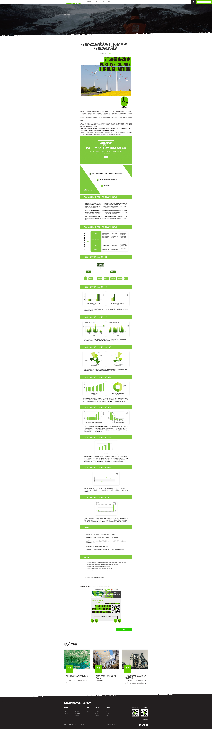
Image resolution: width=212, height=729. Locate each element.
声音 (109, 1)
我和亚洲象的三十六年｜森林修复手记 (77, 676)
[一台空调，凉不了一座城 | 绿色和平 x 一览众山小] (106, 659)
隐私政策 (71, 724)
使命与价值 (66, 713)
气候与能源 (76, 711)
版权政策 (65, 724)
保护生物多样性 (77, 713)
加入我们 (89, 5)
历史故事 (65, 715)
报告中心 (76, 724)
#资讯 (110, 53)
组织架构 (97, 711)
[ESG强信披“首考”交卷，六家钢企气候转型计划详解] (135, 659)
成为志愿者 (97, 715)
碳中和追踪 (108, 711)
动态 (103, 1)
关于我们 (89, 1)
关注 (96, 1)
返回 (124, 629)
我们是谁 (65, 711)
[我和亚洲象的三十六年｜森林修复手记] (77, 659)
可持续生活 (76, 715)
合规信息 (82, 724)
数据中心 (107, 713)
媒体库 (107, 715)
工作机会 (97, 713)
